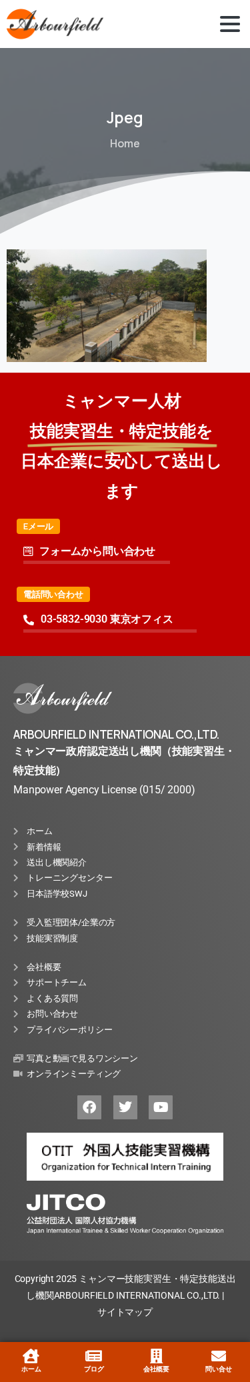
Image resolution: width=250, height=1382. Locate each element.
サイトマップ (125, 1312)
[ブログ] (94, 1356)
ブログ (94, 1369)
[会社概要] (156, 1356)
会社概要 (156, 1369)
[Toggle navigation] (230, 24)
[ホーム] (31, 1356)
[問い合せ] (218, 1356)
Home (124, 143)
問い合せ (218, 1369)
